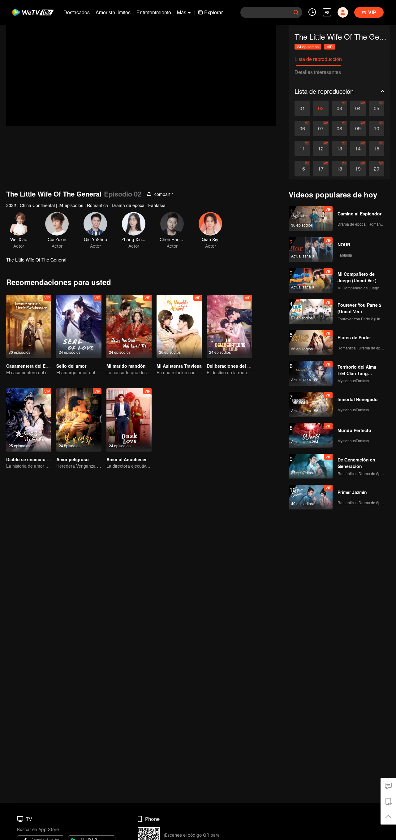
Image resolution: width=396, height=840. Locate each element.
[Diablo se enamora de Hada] (28, 420)
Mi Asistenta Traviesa (179, 366)
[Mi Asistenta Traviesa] (179, 326)
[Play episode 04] (358, 108)
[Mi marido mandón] (129, 326)
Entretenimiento (153, 12)
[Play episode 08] (339, 128)
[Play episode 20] (376, 168)
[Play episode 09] (358, 128)
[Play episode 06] (302, 128)
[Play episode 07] (321, 128)
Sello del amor (71, 366)
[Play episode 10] (376, 128)
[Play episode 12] (321, 148)
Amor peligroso (72, 459)
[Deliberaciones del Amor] (229, 326)
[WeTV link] (33, 12)
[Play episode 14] (358, 148)
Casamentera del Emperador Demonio (46, 366)
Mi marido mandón (126, 366)
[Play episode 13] (339, 148)
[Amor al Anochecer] (129, 420)
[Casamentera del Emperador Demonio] (28, 326)
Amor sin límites (113, 12)
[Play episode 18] (339, 168)
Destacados (76, 12)
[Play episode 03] (339, 108)
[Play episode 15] (376, 148)
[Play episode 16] (302, 168)
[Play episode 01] (302, 108)
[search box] (296, 12)
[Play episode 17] (321, 168)
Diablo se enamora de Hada (35, 459)
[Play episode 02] (321, 108)
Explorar (213, 12)
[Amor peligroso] (78, 420)
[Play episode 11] (302, 148)
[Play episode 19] (358, 168)
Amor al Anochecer (126, 459)
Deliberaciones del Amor (232, 366)
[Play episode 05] (376, 108)
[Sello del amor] (78, 326)
